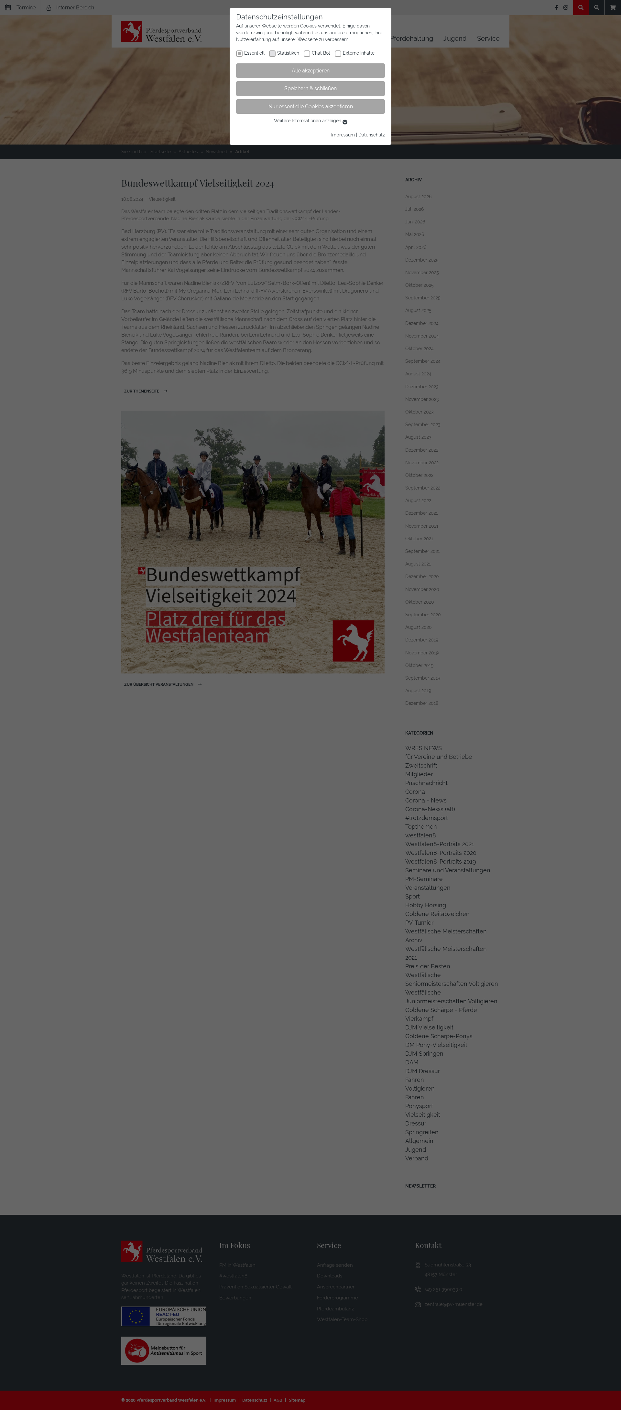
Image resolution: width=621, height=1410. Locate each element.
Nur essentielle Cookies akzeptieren (310, 106)
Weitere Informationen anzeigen (308, 120)
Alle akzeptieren (311, 71)
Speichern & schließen (310, 88)
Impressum (343, 134)
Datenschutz (371, 134)
